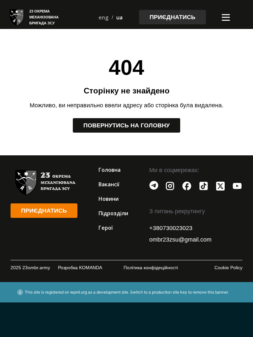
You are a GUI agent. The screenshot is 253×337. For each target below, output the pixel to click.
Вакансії (109, 184)
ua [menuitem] (119, 17)
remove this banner (210, 292)
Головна (109, 169)
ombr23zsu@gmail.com (180, 239)
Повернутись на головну (126, 125)
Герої (105, 227)
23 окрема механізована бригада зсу (44, 17)
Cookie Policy (228, 267)
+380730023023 (170, 228)
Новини (108, 198)
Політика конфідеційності (151, 267)
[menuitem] (103, 17)
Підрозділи (113, 213)
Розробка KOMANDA (80, 267)
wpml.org (78, 292)
